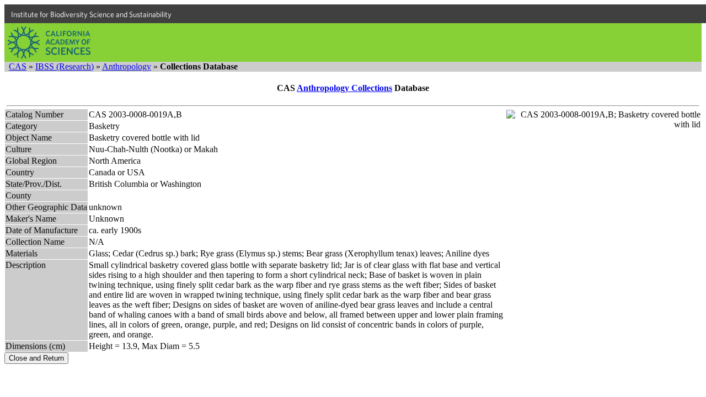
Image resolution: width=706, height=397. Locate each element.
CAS (17, 66)
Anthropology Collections (344, 88)
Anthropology (126, 66)
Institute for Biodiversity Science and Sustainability (91, 14)
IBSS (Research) (64, 66)
